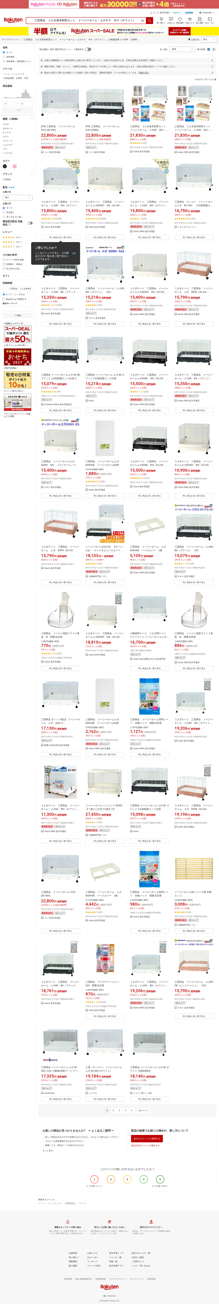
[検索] (149, 20)
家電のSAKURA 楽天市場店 (56, 745)
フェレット (8, 141)
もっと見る (48, 1150)
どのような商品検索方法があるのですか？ (64, 1141)
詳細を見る (144, 72)
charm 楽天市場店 (141, 152)
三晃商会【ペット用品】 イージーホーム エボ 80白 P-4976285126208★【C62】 (60, 723)
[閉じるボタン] (212, 60)
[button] (207, 13)
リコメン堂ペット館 (142, 1093)
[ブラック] (5, 166)
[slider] (3, 98)
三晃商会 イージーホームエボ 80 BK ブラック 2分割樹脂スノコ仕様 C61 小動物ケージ (60, 378)
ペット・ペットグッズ (49, 1203)
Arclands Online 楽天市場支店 (58, 404)
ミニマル (93, 1093)
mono (91, 401)
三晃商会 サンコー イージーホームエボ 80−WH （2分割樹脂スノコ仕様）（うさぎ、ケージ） (194, 205)
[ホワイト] (10, 166)
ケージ (82, 1203)
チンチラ (7, 132)
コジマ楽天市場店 (52, 152)
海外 (12, 187)
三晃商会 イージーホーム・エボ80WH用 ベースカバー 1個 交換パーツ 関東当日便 (148, 550)
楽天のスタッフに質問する (147, 1138)
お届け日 (7, 203)
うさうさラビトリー (187, 227)
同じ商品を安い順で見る (60, 237)
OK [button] (74, 253)
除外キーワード (10, 303)
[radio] (4, 52)
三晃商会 (7, 179)
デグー (6, 136)
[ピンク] (15, 166)
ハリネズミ (8, 153)
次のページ (143, 1110)
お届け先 (7, 192)
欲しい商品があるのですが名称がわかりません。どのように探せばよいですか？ (82, 1137)
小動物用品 (69, 1203)
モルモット (8, 128)
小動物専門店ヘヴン (98, 576)
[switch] (30, 223)
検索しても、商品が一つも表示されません (64, 1145)
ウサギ (6, 124)
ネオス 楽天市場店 (97, 318)
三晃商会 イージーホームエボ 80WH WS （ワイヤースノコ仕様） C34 (59, 465)
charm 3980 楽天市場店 (188, 152)
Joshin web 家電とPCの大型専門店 (149, 659)
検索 (19, 110)
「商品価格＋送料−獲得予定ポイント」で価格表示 (60, 49)
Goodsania (49, 1093)
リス (5, 149)
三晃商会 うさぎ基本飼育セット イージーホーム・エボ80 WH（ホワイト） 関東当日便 (149, 130)
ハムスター (8, 145)
